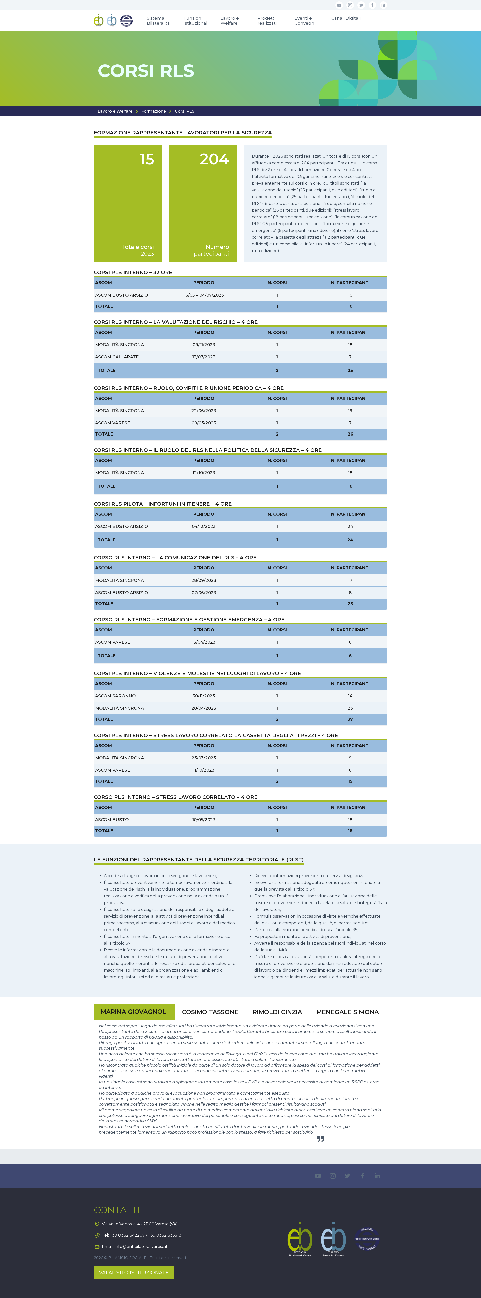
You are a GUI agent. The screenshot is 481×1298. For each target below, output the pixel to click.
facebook (372, 5)
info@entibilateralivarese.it (141, 1246)
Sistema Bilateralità (158, 21)
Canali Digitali (346, 18)
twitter (361, 5)
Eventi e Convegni (305, 21)
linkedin (383, 5)
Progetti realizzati (267, 21)
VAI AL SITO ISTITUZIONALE (134, 1273)
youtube (339, 5)
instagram (350, 5)
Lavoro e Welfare (230, 21)
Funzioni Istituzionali (196, 21)
